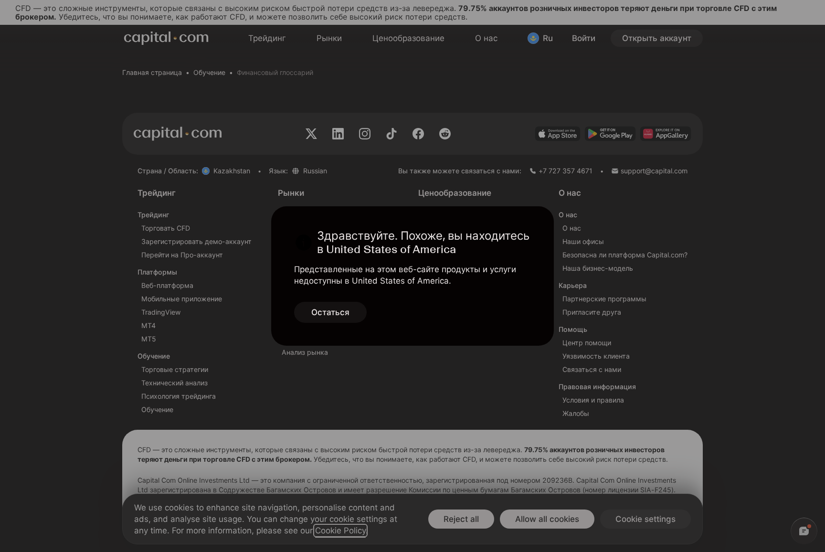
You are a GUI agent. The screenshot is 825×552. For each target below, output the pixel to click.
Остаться (330, 312)
